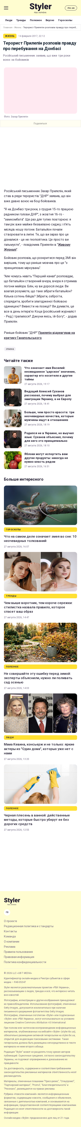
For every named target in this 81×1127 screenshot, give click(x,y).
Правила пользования (18, 951)
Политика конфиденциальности (25, 962)
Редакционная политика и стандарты (28, 926)
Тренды (21, 20)
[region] (40, 157)
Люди (8, 20)
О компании (11, 941)
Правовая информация (19, 957)
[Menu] (6, 7)
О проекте (10, 921)
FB (7, 912)
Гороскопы (65, 20)
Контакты (10, 931)
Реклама (9, 946)
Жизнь (17, 27)
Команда (10, 936)
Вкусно (50, 20)
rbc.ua (71, 8)
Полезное (36, 20)
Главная (7, 27)
